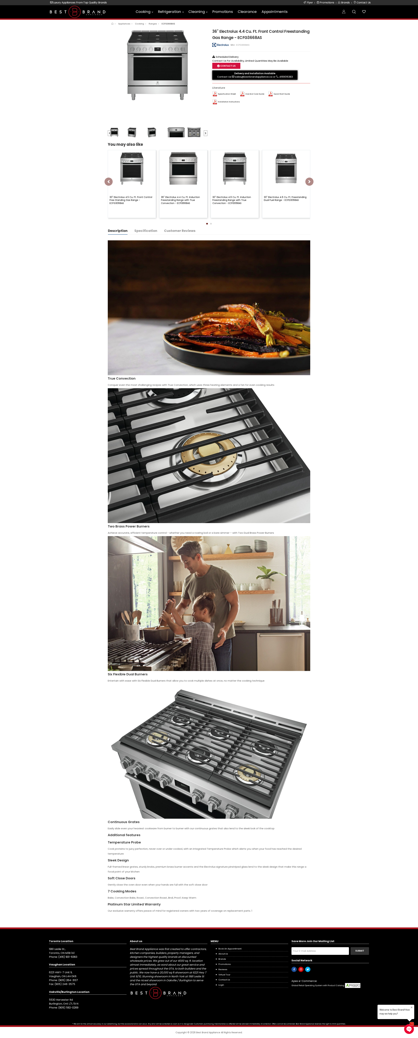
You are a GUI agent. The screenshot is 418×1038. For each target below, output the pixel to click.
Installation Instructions (229, 101)
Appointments (275, 11)
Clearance (247, 11)
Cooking (143, 11)
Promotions (222, 11)
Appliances (124, 23)
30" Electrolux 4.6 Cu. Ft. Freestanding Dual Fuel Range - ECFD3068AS (285, 199)
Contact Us (224, 76)
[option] (157, 65)
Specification (145, 230)
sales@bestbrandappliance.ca (253, 76)
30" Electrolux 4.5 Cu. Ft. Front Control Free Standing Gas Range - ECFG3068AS (131, 200)
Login (221, 984)
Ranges (153, 23)
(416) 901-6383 (67, 957)
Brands (222, 959)
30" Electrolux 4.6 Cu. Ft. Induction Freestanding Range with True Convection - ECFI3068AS (231, 200)
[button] (207, 223)
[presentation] (108, 182)
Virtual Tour (224, 974)
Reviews (222, 969)
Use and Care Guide (254, 94)
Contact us (224, 979)
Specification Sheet (227, 94)
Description (118, 230)
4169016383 (286, 76)
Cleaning (196, 11)
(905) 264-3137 (68, 980)
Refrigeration (169, 11)
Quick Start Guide (282, 94)
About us (223, 953)
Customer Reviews (179, 230)
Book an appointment (229, 948)
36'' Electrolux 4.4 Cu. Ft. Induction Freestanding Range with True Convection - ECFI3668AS (180, 200)
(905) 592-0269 (68, 1007)
